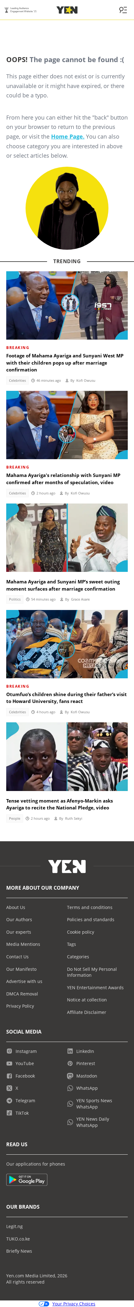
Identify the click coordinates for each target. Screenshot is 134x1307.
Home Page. (67, 136)
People (14, 818)
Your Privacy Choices (73, 1304)
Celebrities (17, 380)
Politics (15, 599)
